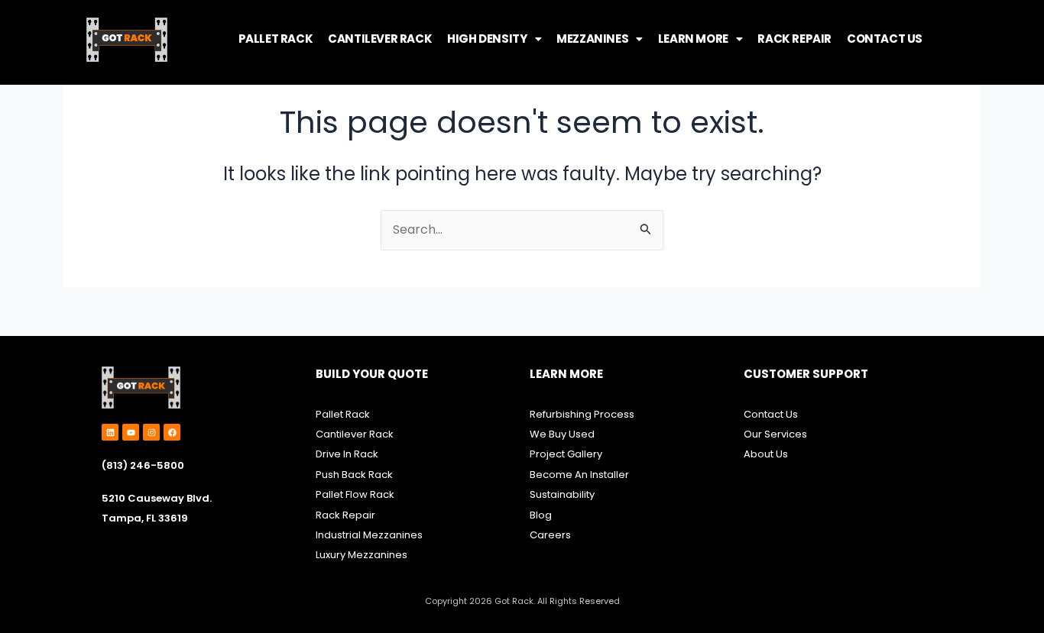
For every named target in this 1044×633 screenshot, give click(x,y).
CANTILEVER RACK (380, 39)
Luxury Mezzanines (361, 554)
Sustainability (563, 494)
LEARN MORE (693, 39)
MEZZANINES (592, 39)
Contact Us (771, 414)
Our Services (775, 434)
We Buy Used (562, 434)
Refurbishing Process (582, 414)
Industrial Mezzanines (369, 535)
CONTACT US (884, 39)
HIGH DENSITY (487, 39)
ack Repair (348, 515)
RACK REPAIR (794, 39)
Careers (550, 535)
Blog (541, 515)
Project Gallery (566, 454)
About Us (766, 454)
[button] (494, 38)
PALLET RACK (275, 39)
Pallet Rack (343, 414)
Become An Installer (579, 474)
